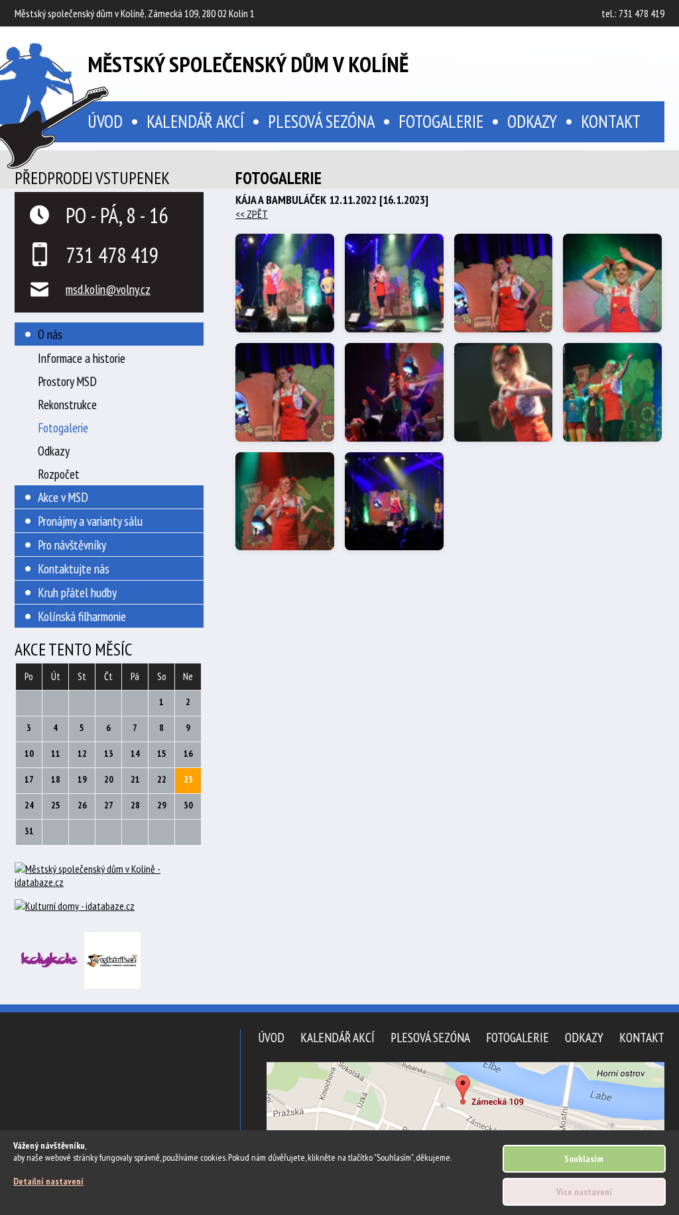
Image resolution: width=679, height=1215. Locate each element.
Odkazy (532, 121)
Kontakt (611, 121)
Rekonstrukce (67, 404)
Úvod (271, 1037)
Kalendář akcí (195, 121)
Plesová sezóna (321, 121)
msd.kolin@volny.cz (108, 289)
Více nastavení (584, 1192)
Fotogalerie (441, 121)
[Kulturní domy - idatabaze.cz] (109, 907)
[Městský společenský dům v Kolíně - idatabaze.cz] (109, 880)
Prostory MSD (67, 381)
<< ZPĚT (251, 213)
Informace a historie (81, 358)
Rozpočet (59, 473)
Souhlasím (583, 1159)
